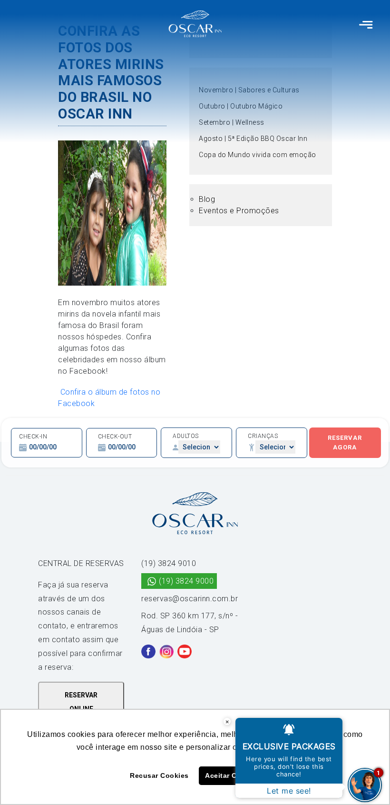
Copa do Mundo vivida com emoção (257, 155)
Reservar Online (81, 702)
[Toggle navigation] (366, 24)
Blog (207, 199)
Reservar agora (345, 442)
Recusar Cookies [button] (159, 775)
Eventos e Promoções (239, 210)
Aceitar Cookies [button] (232, 775)
